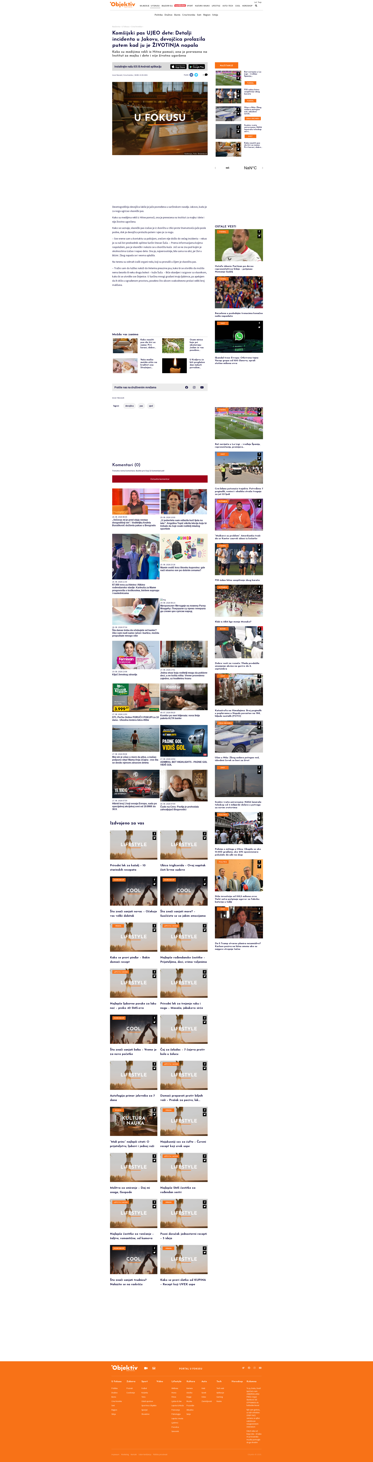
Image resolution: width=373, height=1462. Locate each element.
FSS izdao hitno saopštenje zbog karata (252, 92)
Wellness (174, 1388)
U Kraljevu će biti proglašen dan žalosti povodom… (197, 364)
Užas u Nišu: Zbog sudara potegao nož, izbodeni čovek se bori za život (237, 759)
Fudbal (250, 83)
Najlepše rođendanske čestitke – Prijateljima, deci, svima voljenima (183, 959)
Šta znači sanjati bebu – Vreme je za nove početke (133, 1052)
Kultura (190, 1381)
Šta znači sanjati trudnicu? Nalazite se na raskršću (128, 1282)
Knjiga (118, 1110)
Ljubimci (174, 1422)
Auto (204, 1381)
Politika (159, 14)
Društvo (168, 14)
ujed (151, 405)
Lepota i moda (171, 926)
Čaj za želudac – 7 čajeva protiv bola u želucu (182, 1052)
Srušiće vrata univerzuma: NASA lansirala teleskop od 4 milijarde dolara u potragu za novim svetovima (238, 805)
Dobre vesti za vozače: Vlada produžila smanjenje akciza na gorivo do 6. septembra (237, 666)
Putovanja (175, 1410)
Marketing (125, 1454)
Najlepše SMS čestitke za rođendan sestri (177, 1190)
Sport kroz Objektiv (148, 1405)
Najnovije (144, 5)
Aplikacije (220, 1392)
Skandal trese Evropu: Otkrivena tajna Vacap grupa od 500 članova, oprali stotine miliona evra (236, 361)
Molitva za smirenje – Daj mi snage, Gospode (130, 1190)
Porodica (175, 1427)
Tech (219, 1381)
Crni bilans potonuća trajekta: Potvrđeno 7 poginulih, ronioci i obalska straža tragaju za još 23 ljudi (239, 491)
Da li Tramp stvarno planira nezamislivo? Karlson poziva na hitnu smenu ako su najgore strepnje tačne (238, 946)
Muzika (189, 1401)
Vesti (203, 1388)
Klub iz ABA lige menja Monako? (233, 622)
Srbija (215, 14)
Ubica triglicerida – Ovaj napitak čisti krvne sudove (183, 867)
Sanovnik (175, 1431)
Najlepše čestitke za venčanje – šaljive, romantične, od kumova (132, 1236)
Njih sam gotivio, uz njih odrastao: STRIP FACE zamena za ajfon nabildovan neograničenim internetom (253, 1418)
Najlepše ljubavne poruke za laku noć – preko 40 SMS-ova (133, 1006)
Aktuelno (189, 1410)
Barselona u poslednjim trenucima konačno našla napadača (239, 314)
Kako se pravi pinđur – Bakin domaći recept (130, 959)
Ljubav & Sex (176, 1401)
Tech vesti (220, 1388)
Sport (190, 5)
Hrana (118, 926)
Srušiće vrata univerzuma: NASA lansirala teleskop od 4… (253, 128)
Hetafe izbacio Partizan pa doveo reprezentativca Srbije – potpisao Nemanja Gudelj (234, 269)
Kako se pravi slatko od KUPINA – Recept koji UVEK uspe (183, 1282)
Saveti (204, 1392)
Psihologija (176, 1414)
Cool (237, 5)
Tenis (143, 1397)
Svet (199, 14)
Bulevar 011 (167, 5)
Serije (188, 1414)
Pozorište (190, 1405)
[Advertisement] (160, 181)
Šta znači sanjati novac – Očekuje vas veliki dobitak (133, 913)
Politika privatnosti (160, 1454)
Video (159, 1381)
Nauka (219, 1401)
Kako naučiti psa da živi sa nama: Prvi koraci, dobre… (148, 344)
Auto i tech (227, 5)
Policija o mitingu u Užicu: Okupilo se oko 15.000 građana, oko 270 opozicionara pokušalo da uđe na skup (238, 852)
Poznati (129, 1388)
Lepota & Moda (177, 1405)
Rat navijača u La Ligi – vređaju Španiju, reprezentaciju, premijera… (237, 445)
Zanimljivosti (207, 1401)
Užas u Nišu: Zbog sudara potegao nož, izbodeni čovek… (252, 111)
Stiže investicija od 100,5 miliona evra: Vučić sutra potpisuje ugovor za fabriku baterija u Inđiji (237, 899)
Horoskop (247, 5)
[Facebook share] (191, 75)
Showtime (145, 1414)
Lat (255, 2)
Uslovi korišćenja (145, 1454)
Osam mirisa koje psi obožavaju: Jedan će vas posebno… (197, 345)
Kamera (189, 1388)
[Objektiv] (122, 5)
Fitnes (173, 1397)
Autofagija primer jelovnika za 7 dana (132, 1098)
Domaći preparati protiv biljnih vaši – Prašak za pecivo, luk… (181, 1098)
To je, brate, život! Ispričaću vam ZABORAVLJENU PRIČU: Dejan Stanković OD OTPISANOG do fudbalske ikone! (254, 1397)
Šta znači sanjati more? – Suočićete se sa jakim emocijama (183, 913)
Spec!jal (144, 1410)
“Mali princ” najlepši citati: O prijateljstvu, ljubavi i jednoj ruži (132, 1144)
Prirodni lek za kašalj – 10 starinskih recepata (128, 867)
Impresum (115, 1454)
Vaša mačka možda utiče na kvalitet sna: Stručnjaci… (148, 364)
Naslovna (116, 26)
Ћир (260, 2)
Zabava (130, 1381)
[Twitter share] (196, 75)
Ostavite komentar (159, 479)
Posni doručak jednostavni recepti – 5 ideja (183, 1236)
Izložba (189, 1392)
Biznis (177, 14)
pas (141, 405)
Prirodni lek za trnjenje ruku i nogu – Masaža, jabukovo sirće (181, 1006)
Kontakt (134, 1454)
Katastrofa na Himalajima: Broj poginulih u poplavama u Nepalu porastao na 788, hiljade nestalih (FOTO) (238, 713)
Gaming (220, 1397)
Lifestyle (216, 5)
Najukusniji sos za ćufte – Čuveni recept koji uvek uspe (183, 1144)
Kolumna (251, 1381)
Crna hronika (188, 14)
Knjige (188, 1397)
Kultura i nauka (202, 5)
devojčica (129, 405)
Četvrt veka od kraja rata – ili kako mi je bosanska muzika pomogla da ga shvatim (254, 1437)
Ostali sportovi (147, 1401)
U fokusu (155, 5)
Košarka (223, 501)
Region (206, 14)
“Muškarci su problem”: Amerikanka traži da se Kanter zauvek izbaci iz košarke (237, 537)
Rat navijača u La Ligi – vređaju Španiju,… (252, 74)
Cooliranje (130, 1392)
